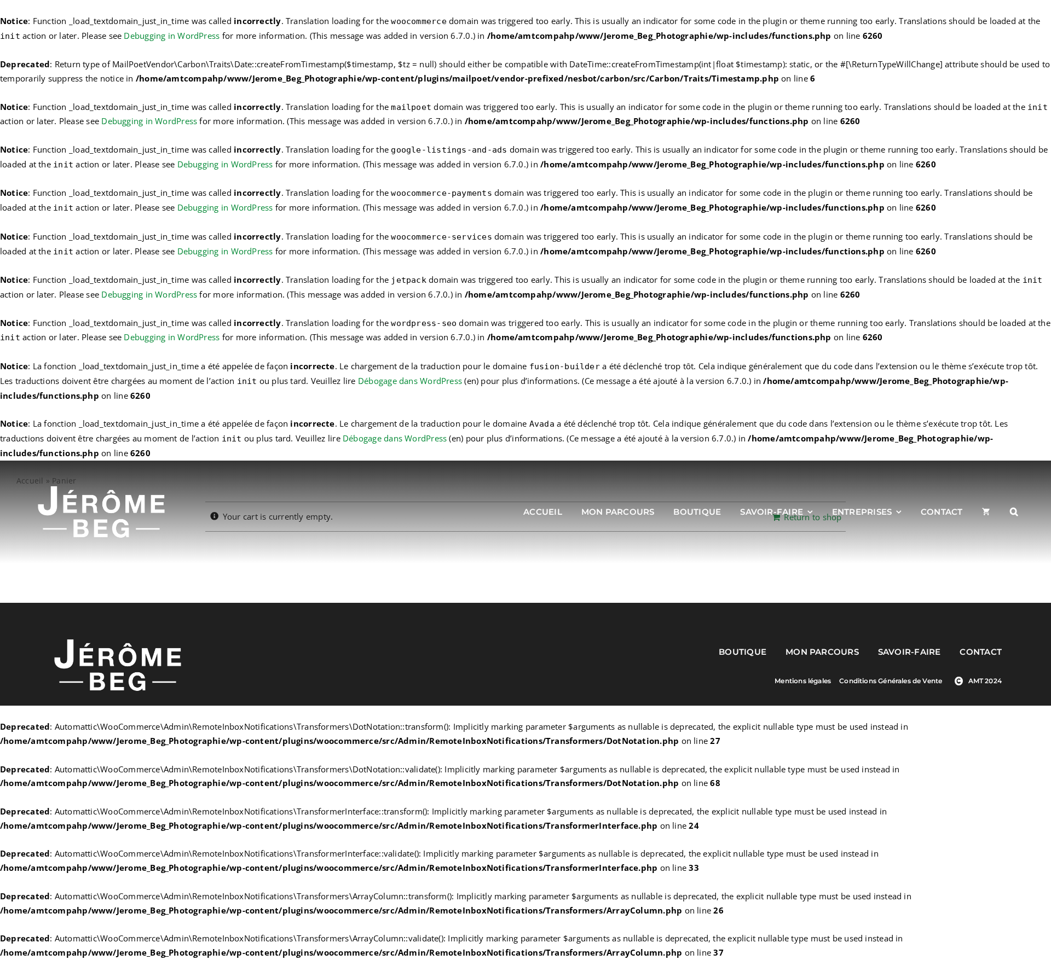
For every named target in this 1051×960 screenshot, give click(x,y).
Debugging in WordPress (172, 35)
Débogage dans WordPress (410, 380)
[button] (1014, 512)
